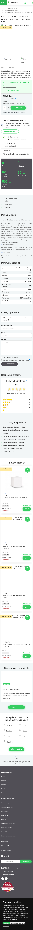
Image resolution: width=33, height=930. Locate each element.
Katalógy (3, 819)
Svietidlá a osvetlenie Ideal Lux (13, 442)
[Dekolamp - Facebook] (2, 878)
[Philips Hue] (8, 742)
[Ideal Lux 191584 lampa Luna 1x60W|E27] (16, 482)
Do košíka (19, 108)
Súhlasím (6, 923)
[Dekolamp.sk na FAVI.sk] (7, 891)
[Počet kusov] (5, 108)
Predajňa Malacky (6, 850)
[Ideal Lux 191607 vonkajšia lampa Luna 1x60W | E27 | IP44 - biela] (16, 39)
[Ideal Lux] (8, 731)
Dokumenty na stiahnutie (8, 793)
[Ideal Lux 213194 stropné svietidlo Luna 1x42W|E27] (16, 531)
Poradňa (3, 784)
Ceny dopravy (5, 803)
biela (29, 273)
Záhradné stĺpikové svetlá (11, 10)
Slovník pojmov (5, 789)
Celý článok (6, 698)
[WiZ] (24, 737)
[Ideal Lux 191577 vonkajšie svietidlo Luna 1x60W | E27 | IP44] (16, 629)
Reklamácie (4, 811)
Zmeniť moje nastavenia (18, 923)
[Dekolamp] (13, 2)
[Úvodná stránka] (2, 8)
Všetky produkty (8, 451)
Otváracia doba (5, 846)
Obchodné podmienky (7, 807)
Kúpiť (27, 509)
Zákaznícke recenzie (7, 832)
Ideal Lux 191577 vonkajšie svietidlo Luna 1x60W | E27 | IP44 (16, 645)
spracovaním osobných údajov (19, 360)
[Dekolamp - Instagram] (6, 878)
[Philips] (8, 726)
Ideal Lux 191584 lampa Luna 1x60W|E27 (16, 497)
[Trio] (24, 726)
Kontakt (3, 776)
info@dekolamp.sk (10, 146)
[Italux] (8, 737)
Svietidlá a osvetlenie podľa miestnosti (16, 436)
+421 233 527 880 (10, 143)
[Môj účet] (28, 2)
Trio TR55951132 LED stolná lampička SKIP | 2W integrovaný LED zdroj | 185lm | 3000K (18, 125)
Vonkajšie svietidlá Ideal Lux (12, 448)
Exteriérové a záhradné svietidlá (14, 439)
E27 (29, 278)
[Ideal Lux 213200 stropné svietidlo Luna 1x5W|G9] (16, 580)
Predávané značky (6, 827)
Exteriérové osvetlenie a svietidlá (14, 427)
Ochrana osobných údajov (8, 823)
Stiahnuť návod (7, 150)
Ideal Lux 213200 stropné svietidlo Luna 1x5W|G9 (14, 596)
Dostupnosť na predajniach (9, 87)
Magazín (3, 780)
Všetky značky (16, 749)
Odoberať (26, 861)
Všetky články (15, 707)
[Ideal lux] (8, 60)
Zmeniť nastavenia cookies (8, 836)
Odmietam (6, 926)
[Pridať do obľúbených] (16, 467)
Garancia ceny (5, 815)
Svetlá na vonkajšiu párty (12, 689)
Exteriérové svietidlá (11, 8)
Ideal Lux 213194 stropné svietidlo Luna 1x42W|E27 (14, 547)
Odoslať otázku (9, 364)
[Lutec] (24, 731)
